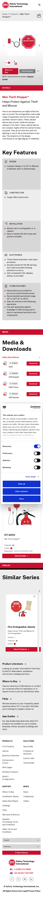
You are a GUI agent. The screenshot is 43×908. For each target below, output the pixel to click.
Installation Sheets (10, 796)
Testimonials (28, 763)
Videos (26, 801)
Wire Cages (7, 767)
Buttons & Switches (10, 756)
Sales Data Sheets (10, 801)
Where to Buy (8, 71)
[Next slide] (39, 591)
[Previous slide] (35, 591)
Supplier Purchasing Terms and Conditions (10, 822)
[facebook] (12, 879)
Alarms (5, 751)
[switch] (37, 453)
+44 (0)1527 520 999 (23, 873)
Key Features (27, 71)
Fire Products (8, 746)
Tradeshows (28, 796)
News (25, 792)
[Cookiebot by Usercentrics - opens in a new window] (30, 407)
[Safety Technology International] (15, 5)
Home (4, 14)
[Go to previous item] (3, 45)
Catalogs (6, 806)
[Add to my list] (34, 596)
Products (14, 14)
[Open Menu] (39, 5)
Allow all (21, 484)
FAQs (4, 810)
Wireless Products (10, 772)
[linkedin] (31, 879)
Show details (30, 477)
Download (33, 363)
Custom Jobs (28, 758)
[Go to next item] (39, 45)
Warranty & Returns (10, 815)
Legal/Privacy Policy (31, 891)
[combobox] (21, 840)
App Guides (28, 746)
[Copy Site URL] (39, 15)
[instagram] (18, 879)
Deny (21, 499)
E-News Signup (21, 853)
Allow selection (21, 491)
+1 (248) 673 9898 (22, 869)
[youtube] (24, 879)
